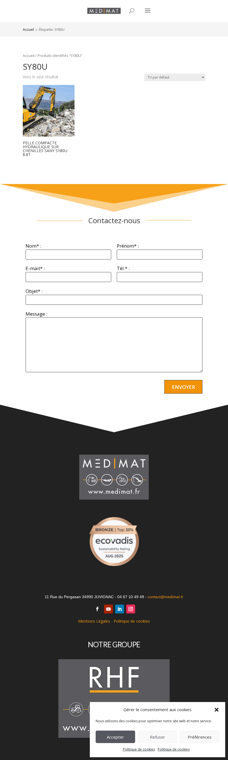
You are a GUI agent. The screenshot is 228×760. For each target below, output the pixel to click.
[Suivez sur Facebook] (97, 609)
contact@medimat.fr (165, 597)
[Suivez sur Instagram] (130, 609)
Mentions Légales (94, 621)
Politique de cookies (139, 749)
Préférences (200, 737)
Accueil (28, 55)
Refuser (157, 737)
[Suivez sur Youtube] (108, 609)
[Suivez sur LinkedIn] (119, 609)
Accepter (115, 737)
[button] (216, 710)
